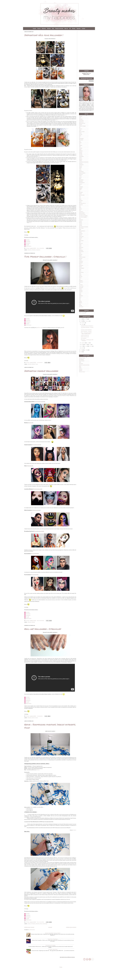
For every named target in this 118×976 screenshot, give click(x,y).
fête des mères (81, 195)
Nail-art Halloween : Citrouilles (42, 628)
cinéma (80, 157)
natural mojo (81, 236)
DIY (70, 28)
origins (80, 246)
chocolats (80, 155)
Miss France (81, 228)
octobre (82, 324)
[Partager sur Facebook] (50, 248)
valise (80, 293)
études (80, 189)
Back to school (81, 131)
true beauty (81, 287)
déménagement (82, 182)
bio (79, 137)
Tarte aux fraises (82, 371)
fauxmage (81, 192)
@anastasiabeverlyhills (39, 401)
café (80, 146)
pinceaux (80, 254)
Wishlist (49, 28)
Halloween (29, 364)
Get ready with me (82, 203)
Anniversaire (81, 120)
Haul (53, 28)
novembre (83, 322)
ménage (80, 225)
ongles (80, 244)
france (80, 199)
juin (86, 344)
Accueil (34, 28)
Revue (41, 923)
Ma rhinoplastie (83, 338)
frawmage (80, 200)
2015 (81, 351)
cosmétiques (33, 923)
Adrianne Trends (82, 358)
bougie (80, 142)
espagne (80, 188)
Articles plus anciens (71, 927)
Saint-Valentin (81, 268)
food (80, 197)
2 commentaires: (40, 362)
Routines (44, 28)
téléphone (80, 280)
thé (79, 283)
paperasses (81, 247)
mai (90, 344)
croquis (80, 175)
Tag (79, 279)
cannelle (80, 148)
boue (80, 141)
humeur (80, 208)
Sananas (80, 369)
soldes (80, 275)
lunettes (80, 221)
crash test (81, 174)
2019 (86, 319)
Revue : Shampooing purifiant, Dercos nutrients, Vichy (86, 333)
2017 (81, 350)
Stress (80, 277)
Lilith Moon (81, 363)
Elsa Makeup (81, 359)
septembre (83, 342)
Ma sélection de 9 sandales (50, 945)
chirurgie (80, 153)
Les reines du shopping (83, 215)
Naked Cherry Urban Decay (53, 939)
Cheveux (80, 152)
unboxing (80, 290)
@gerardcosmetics (36, 444)
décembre (87, 321)
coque (80, 168)
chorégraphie (81, 156)
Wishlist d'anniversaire (85, 336)
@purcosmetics (34, 574)
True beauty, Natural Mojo (52, 949)
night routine (81, 240)
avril (82, 346)
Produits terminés (59, 28)
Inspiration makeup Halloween (41, 370)
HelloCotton (28, 246)
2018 (81, 321)
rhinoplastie (81, 265)
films (80, 196)
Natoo (80, 366)
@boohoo (30, 422)
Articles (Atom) (32, 929)
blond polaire (81, 138)
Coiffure (80, 160)
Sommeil (80, 276)
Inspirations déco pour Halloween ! (43, 35)
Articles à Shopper (82, 126)
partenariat (37, 923)
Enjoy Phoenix (81, 360)
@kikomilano (29, 465)
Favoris (39, 28)
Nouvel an (81, 243)
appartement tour (82, 123)
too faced (80, 284)
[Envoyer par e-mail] (46, 248)
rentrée (80, 259)
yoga (80, 304)
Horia (80, 362)
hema (80, 207)
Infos (80, 210)
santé (80, 269)
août (88, 342)
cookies (80, 167)
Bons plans (81, 139)
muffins (80, 232)
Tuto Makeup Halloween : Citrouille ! (45, 256)
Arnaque (80, 124)
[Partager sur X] (48, 248)
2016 (87, 350)
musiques (80, 233)
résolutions (81, 261)
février (91, 346)
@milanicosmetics (36, 510)
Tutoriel (36, 364)
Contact (83, 28)
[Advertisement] (86, 49)
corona (80, 170)
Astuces (80, 128)
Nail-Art (66, 28)
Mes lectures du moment (83, 226)
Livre (80, 218)
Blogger (60, 967)
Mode (80, 229)
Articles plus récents (29, 927)
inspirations (81, 211)
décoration (81, 181)
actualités (80, 119)
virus (80, 298)
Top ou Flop (81, 286)
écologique (81, 186)
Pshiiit (80, 367)
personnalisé (81, 251)
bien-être (80, 134)
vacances (80, 291)
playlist (80, 255)
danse (80, 178)
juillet (82, 344)
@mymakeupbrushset (38, 531)
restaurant (81, 262)
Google (27, 244)
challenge (80, 150)
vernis (80, 297)
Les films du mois (82, 214)
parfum (80, 248)
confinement (81, 164)
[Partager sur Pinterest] (51, 248)
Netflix (80, 239)
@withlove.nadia (39, 327)
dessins (80, 184)
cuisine (80, 177)
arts (79, 127)
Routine (80, 266)
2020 (81, 319)
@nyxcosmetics (34, 553)
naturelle (80, 237)
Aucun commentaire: (40, 248)
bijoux (80, 135)
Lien (66, 114)
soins (80, 273)
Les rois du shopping (82, 217)
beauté (29, 923)
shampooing (45, 923)
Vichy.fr (38, 769)
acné (80, 117)
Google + (28, 323)
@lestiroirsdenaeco (37, 488)
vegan (80, 294)
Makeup (33, 364)
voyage (80, 301)
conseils (80, 166)
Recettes (79, 28)
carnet (80, 149)
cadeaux (80, 145)
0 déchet (80, 116)
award (80, 130)
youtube (80, 305)
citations (80, 159)
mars (86, 346)
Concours (80, 163)
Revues (73, 28)
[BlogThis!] (47, 248)
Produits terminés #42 (85, 335)
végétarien (81, 295)
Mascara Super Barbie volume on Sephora (52, 933)
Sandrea (80, 370)
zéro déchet (81, 306)
